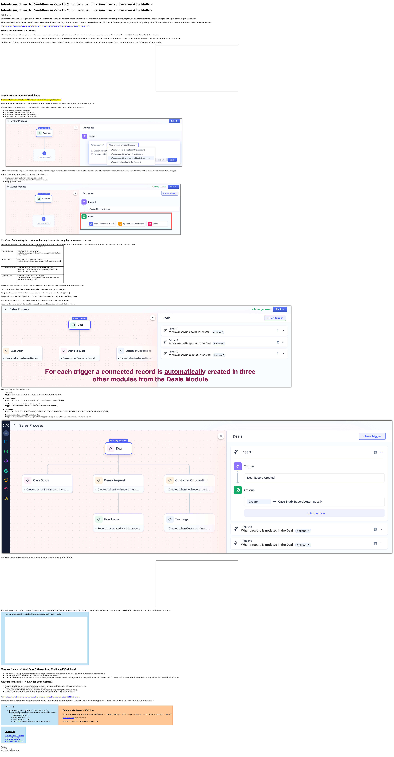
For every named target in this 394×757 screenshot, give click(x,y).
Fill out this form (68, 718)
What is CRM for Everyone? (14, 736)
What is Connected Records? (14, 741)
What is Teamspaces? (12, 737)
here (18, 721)
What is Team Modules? (13, 739)
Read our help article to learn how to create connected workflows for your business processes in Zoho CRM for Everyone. (40, 697)
